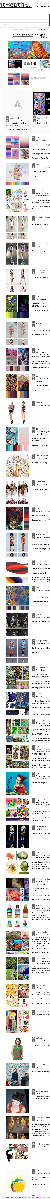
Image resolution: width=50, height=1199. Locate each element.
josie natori (40, 481)
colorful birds (41, 746)
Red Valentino (42, 455)
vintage (39, 402)
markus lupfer (41, 270)
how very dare (42, 614)
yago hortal (40, 799)
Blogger (40, 1197)
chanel (39, 322)
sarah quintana (42, 1090)
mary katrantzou (42, 243)
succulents (40, 667)
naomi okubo (15, 117)
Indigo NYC (42, 117)
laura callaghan (42, 1143)
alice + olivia (41, 1064)
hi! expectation (42, 640)
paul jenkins (41, 561)
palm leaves (41, 720)
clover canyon (41, 534)
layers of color (41, 932)
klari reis (39, 905)
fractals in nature (43, 958)
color (38, 137)
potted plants (41, 190)
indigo (38, 693)
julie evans (40, 852)
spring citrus (41, 985)
